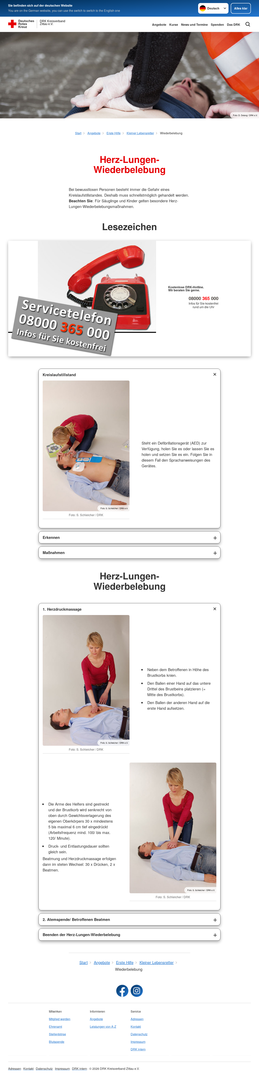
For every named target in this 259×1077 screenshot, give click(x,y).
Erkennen (51, 537)
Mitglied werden (59, 1019)
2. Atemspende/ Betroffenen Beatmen (76, 919)
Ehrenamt (55, 1026)
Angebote (159, 24)
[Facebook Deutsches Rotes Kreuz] (122, 991)
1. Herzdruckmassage (62, 609)
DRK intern (138, 1049)
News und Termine (194, 24)
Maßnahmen (54, 552)
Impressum (138, 1041)
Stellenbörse (57, 1034)
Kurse (173, 24)
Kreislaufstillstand (59, 374)
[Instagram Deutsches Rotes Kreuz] (137, 991)
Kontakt (136, 1026)
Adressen (137, 1019)
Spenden (217, 24)
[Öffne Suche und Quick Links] (248, 24)
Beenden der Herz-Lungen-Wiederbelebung (81, 934)
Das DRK (233, 24)
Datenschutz (139, 1034)
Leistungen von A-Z (103, 1026)
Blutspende (56, 1041)
